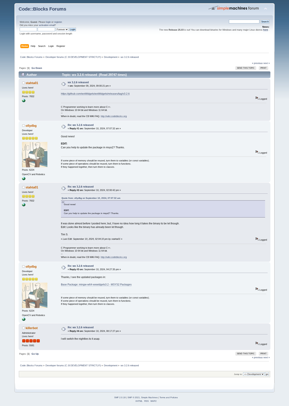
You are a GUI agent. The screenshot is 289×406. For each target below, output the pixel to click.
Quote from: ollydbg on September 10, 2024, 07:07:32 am (91, 198)
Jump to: (238, 374)
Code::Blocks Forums (42, 9)
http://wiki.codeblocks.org (114, 116)
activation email (47, 25)
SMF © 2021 (134, 397)
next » (266, 63)
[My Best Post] (23, 101)
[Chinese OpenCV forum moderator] (23, 179)
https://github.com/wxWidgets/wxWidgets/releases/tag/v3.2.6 (95, 93)
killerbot (32, 328)
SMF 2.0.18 (120, 397)
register (58, 22)
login (48, 22)
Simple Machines (149, 397)
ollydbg (31, 125)
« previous (257, 63)
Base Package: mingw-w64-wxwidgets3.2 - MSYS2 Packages (96, 284)
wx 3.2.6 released (78, 82)
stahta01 (32, 83)
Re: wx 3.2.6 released (81, 125)
